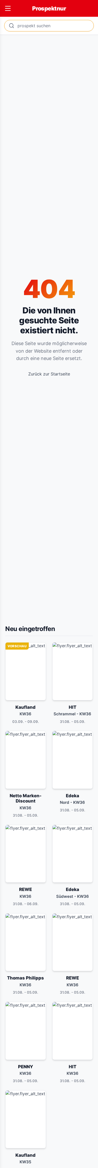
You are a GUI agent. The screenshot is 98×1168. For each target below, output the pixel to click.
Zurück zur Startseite (49, 374)
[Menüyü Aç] (7, 8)
